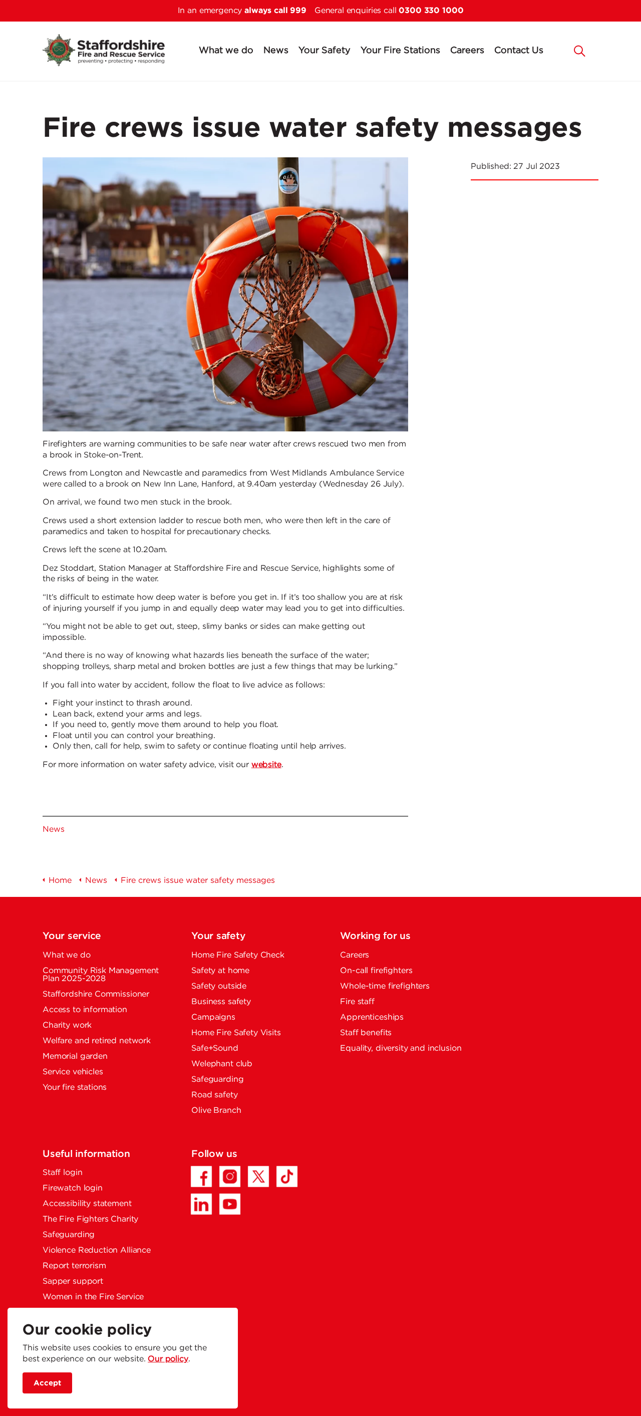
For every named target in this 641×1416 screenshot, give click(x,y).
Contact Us (518, 51)
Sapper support (73, 1281)
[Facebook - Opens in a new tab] (201, 1176)
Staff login (62, 1172)
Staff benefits (366, 1033)
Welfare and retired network (97, 1041)
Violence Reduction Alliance (97, 1250)
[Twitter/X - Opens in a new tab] (258, 1176)
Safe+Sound (214, 1048)
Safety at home (220, 971)
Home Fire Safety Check (237, 955)
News (275, 51)
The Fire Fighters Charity (90, 1219)
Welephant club (221, 1064)
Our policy (168, 1359)
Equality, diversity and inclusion (400, 1048)
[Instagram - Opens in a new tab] (229, 1176)
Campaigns (213, 1017)
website (266, 765)
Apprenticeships (372, 1017)
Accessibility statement (87, 1204)
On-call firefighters (376, 971)
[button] (579, 50)
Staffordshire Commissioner (96, 994)
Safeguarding (217, 1079)
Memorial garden (75, 1056)
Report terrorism (74, 1266)
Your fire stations (75, 1087)
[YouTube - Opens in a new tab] (229, 1204)
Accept (47, 1382)
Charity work (67, 1025)
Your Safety (324, 51)
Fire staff (357, 1002)
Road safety (214, 1095)
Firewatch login (73, 1188)
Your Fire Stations (400, 51)
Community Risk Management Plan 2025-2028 (101, 975)
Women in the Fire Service (93, 1297)
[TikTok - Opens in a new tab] (286, 1176)
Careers (467, 51)
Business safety (221, 1002)
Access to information (85, 1010)
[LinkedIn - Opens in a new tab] (201, 1204)
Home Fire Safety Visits (236, 1033)
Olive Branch (216, 1110)
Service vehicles (73, 1072)
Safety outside (218, 986)
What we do (226, 51)
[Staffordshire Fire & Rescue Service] (104, 50)
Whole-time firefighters (385, 986)
